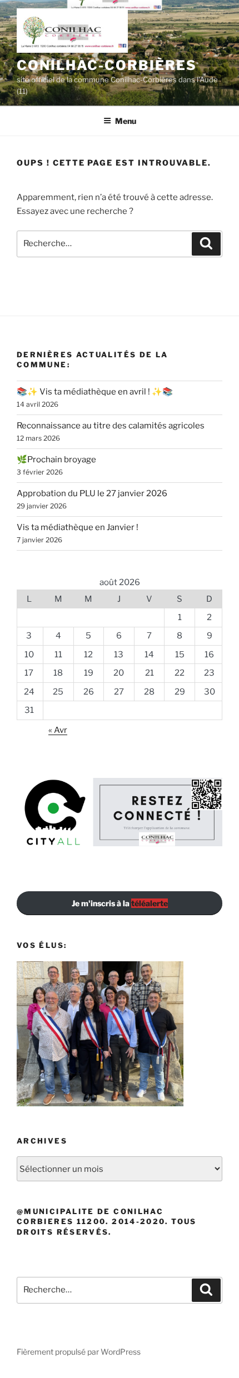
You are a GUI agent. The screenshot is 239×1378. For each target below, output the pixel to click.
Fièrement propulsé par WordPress (79, 1351)
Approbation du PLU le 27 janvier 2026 (92, 493)
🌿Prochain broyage (56, 460)
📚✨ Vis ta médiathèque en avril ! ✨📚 (95, 392)
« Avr (57, 730)
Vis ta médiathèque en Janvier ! (77, 527)
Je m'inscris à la (120, 903)
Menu (125, 121)
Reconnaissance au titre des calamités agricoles (111, 426)
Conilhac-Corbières (107, 65)
